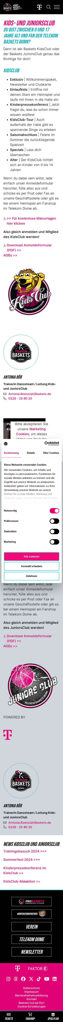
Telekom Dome (31, 939)
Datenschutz (31, 988)
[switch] (54, 521)
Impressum (31, 991)
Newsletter (31, 952)
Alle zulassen (31, 556)
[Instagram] (8, 979)
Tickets (9, 1018)
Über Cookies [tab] (51, 452)
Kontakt (32, 999)
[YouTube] (46, 979)
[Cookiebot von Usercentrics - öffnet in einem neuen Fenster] (45, 443)
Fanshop (30, 1018)
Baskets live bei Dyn (31, 1002)
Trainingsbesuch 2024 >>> (25, 851)
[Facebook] (23, 979)
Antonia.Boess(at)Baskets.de (29, 394)
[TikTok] (39, 979)
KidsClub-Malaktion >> (21, 881)
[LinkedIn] (55, 979)
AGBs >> (10, 255)
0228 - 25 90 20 (20, 398)
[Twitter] (31, 979)
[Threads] (16, 979)
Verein (31, 927)
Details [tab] (31, 452)
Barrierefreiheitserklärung (31, 995)
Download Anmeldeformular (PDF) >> (29, 247)
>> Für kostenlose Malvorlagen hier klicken (31, 220)
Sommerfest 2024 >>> (21, 860)
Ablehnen (31, 576)
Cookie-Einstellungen (32, 1006)
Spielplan (53, 1018)
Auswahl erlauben (31, 566)
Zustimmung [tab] (11, 452)
